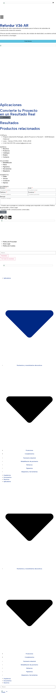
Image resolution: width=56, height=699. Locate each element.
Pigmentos (29, 468)
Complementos (29, 454)
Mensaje (2, 196)
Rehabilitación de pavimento (29, 461)
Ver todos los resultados (7, 259)
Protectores (29, 450)
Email (30, 188)
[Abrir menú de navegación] (2, 17)
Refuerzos (29, 465)
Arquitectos (7, 475)
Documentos (7, 477)
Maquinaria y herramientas (29, 472)
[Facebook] (2, 217)
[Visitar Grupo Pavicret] (28, 229)
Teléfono (3, 192)
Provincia (31, 192)
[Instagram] (6, 217)
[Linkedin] (10, 217)
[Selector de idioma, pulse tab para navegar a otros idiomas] (4, 691)
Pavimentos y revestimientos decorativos (29, 365)
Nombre (2, 188)
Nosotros (6, 479)
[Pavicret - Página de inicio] (28, 7)
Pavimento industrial (29, 458)
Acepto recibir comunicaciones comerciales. (15, 209)
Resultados (4, 255)
